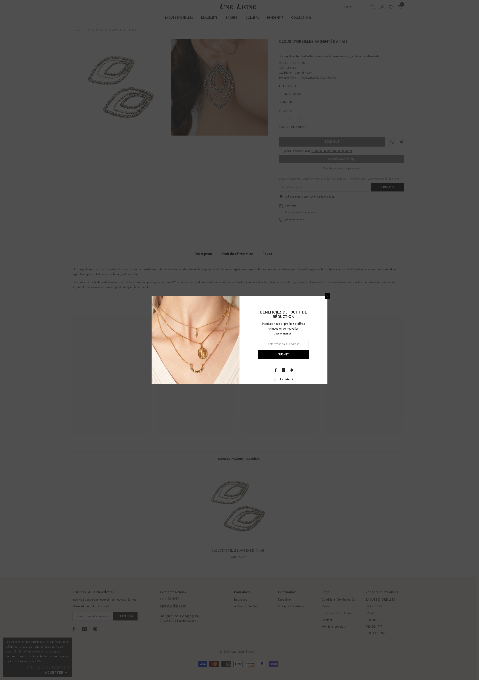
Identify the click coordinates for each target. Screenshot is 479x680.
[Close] (327, 296)
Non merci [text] (286, 379)
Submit (283, 354)
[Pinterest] (291, 370)
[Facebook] (276, 370)
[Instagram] (283, 370)
